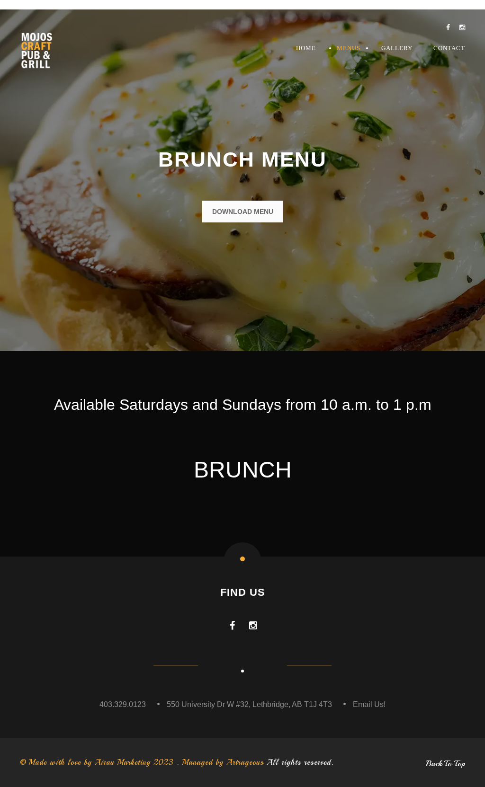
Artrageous (245, 762)
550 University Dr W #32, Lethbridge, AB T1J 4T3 (249, 704)
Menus (348, 48)
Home (306, 48)
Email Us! (369, 704)
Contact (449, 48)
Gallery (397, 48)
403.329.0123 (122, 704)
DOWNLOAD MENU (242, 211)
